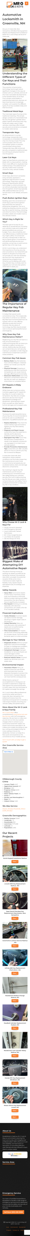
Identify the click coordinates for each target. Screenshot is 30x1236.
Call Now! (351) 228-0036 (13, 1212)
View (14, 861)
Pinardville (16, 809)
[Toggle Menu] (26, 3)
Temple (10, 809)
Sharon (4, 809)
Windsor (9, 811)
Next (14, 1117)
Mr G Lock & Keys (8, 712)
